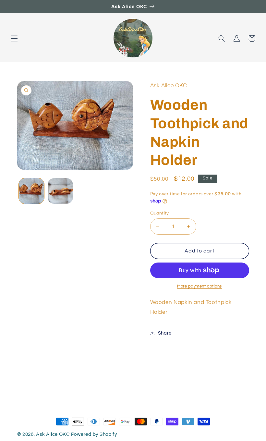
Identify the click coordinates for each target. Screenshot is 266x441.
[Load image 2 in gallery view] (60, 190)
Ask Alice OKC (53, 434)
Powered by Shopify (94, 434)
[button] (14, 38)
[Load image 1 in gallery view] (31, 190)
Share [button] (165, 333)
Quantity (159, 213)
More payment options (199, 286)
